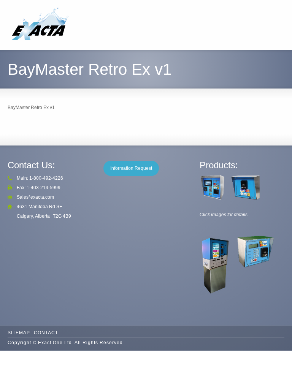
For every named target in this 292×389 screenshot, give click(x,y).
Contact (46, 332)
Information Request (131, 168)
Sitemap (19, 332)
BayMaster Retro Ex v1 (31, 107)
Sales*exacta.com (35, 197)
